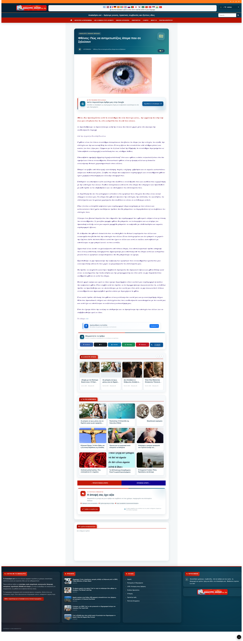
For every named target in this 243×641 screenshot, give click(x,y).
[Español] (118, 7)
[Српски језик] (153, 7)
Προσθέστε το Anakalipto (151, 104)
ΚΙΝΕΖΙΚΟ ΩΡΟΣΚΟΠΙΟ (122, 20)
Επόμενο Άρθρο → (143, 483)
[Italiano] (122, 7)
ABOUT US (154, 20)
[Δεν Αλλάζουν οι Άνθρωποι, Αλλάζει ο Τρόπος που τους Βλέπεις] (132, 370)
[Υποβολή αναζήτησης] (238, 15)
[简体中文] (146, 7)
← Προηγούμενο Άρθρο (99, 483)
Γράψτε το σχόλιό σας (91, 509)
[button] (157, 356)
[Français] (111, 7)
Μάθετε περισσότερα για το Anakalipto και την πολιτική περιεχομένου (22, 598)
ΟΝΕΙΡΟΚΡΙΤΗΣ (136, 20)
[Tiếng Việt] (160, 7)
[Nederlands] (125, 7)
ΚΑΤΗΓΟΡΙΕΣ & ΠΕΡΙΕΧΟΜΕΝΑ (83, 20)
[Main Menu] (239, 637)
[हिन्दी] (157, 7)
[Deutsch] (115, 7)
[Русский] (129, 7)
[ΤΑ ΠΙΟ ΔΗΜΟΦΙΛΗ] (92, 411)
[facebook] (230, 1)
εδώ (87, 318)
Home (79, 49)
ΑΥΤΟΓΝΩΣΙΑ (87, 49)
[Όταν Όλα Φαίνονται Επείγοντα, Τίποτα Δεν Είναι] (153, 370)
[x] (233, 1)
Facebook (153, 326)
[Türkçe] (150, 7)
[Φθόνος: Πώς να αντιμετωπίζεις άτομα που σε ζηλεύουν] (121, 93)
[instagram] (236, 1)
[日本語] (136, 7)
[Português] (132, 7)
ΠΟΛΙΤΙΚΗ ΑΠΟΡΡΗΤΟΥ (166, 20)
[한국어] (139, 7)
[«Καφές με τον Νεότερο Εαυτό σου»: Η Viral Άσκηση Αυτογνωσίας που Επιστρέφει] (90, 370)
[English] (108, 7)
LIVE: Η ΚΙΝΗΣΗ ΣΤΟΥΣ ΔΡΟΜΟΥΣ (104, 20)
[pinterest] (239, 1)
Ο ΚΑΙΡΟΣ (145, 20)
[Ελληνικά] (104, 7)
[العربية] (143, 7)
